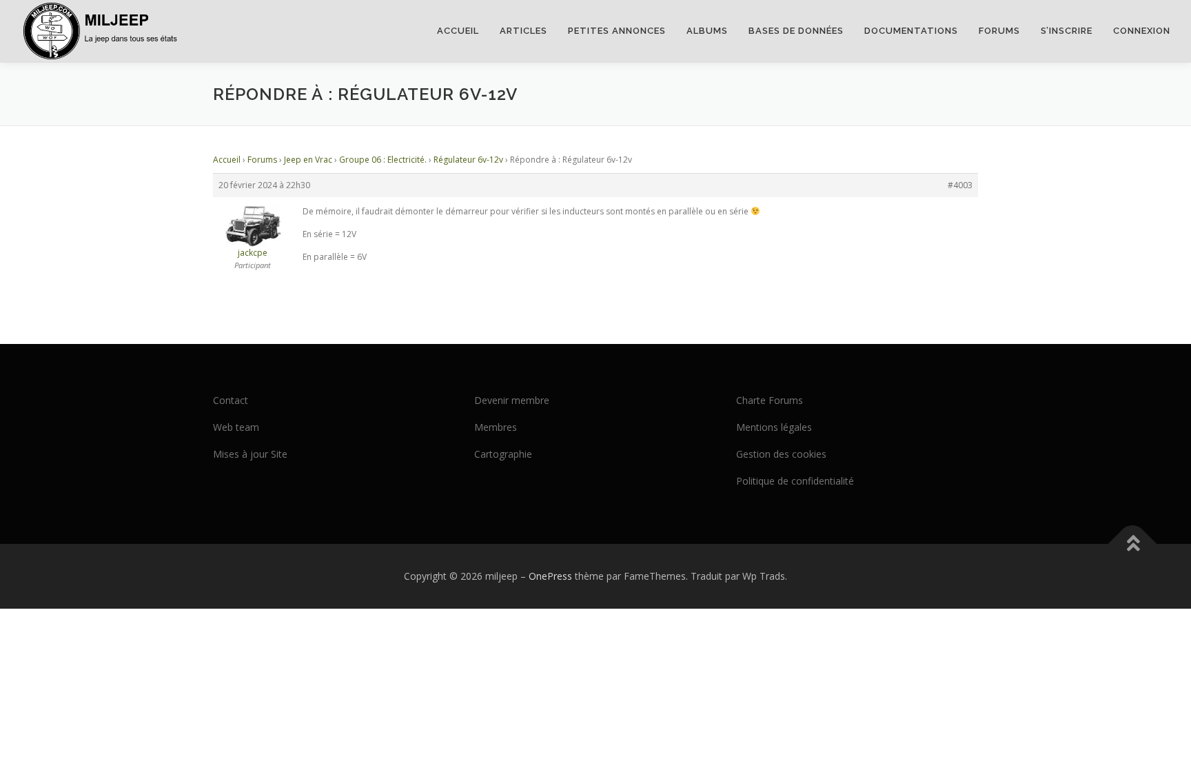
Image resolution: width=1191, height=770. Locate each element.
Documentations (911, 31)
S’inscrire (1066, 31)
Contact (230, 400)
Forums (999, 31)
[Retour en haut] (1132, 544)
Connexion (1141, 31)
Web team (236, 427)
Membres (495, 427)
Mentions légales (774, 427)
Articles (523, 31)
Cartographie (503, 453)
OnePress (550, 575)
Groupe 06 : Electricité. (383, 159)
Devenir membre (511, 400)
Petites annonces (617, 31)
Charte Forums (769, 400)
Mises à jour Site (250, 453)
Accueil (458, 31)
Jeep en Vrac (308, 159)
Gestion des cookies (781, 453)
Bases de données (796, 31)
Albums (707, 31)
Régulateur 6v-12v (468, 159)
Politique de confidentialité (795, 480)
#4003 (960, 185)
